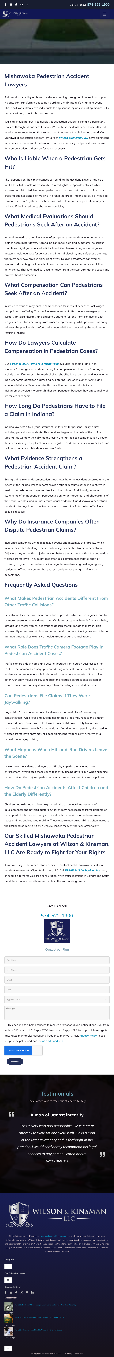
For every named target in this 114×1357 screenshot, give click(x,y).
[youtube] (21, 4)
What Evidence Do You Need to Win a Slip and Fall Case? (38, 1330)
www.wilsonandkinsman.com (54, 1236)
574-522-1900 (57, 915)
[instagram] (11, 4)
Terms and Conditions (50, 1041)
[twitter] (21, 1292)
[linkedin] (27, 4)
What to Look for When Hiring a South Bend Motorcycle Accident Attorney (45, 1305)
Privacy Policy (88, 1035)
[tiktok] (16, 4)
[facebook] (5, 4)
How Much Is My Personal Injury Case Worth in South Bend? (39, 1317)
